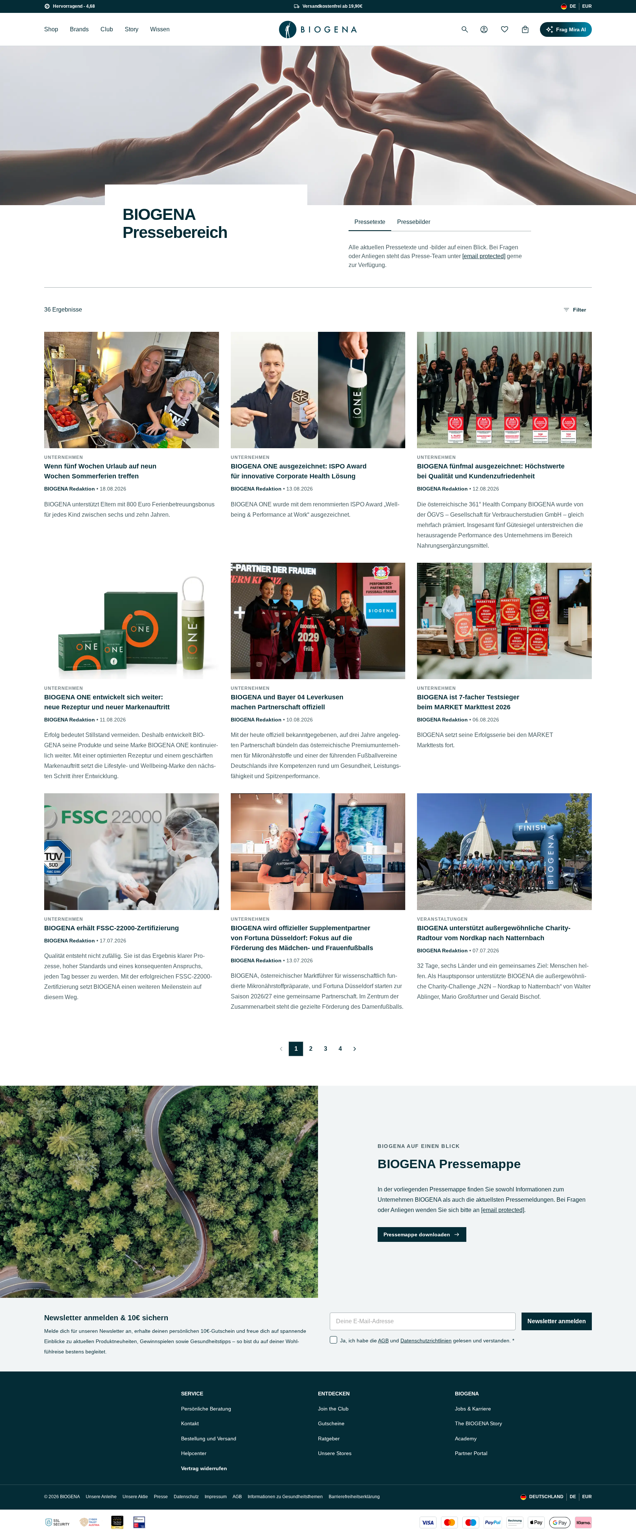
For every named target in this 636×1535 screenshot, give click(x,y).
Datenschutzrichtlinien (426, 1340)
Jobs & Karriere (473, 1409)
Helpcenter (193, 1453)
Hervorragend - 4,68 (74, 6)
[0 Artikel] (525, 29)
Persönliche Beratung (206, 1409)
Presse (161, 1496)
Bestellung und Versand (208, 1438)
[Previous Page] (281, 1049)
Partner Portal (471, 1453)
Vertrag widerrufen (204, 1468)
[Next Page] (354, 1049)
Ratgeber (329, 1438)
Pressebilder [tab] (413, 222)
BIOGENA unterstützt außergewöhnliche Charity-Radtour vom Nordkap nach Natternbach (493, 933)
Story (131, 29)
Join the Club (333, 1409)
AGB (383, 1340)
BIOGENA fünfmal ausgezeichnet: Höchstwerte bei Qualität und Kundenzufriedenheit (491, 471)
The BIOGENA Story (478, 1423)
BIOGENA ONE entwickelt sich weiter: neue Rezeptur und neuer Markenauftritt (107, 702)
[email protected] (483, 256)
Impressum (216, 1496)
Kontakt (190, 1423)
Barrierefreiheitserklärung (354, 1496)
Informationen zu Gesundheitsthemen (285, 1496)
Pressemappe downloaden (417, 1234)
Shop (51, 29)
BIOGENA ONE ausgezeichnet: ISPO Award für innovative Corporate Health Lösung (299, 471)
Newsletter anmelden (556, 1321)
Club (106, 29)
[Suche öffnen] (465, 29)
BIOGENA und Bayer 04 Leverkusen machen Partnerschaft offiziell (287, 702)
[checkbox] (333, 1339)
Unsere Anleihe (101, 1496)
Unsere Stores (334, 1453)
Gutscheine (331, 1423)
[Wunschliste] (504, 29)
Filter (579, 310)
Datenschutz (186, 1496)
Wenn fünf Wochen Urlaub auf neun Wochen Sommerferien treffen (100, 471)
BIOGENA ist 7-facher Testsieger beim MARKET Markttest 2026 (468, 702)
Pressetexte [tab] (369, 222)
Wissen (160, 29)
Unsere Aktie (135, 1496)
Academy (466, 1438)
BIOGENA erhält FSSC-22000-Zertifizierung (111, 928)
